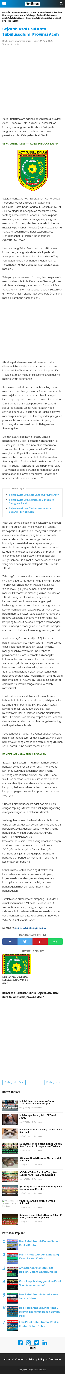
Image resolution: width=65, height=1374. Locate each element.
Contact (19, 1359)
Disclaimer (55, 1359)
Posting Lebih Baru (14, 1082)
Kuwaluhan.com (39, 1370)
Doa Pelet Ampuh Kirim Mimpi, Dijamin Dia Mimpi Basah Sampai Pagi (39, 1311)
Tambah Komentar (11, 44)
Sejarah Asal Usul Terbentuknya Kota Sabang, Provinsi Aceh (30, 510)
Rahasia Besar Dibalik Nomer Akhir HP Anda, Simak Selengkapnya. (40, 1216)
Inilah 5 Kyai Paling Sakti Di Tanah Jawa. (37, 1116)
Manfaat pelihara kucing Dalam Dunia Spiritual (40, 1130)
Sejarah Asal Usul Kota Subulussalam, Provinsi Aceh (15, 980)
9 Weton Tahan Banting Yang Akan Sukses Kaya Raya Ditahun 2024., (38, 1173)
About (7, 1359)
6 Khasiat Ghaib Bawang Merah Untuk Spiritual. (40, 1159)
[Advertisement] (32, 81)
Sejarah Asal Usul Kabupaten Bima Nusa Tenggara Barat (31, 502)
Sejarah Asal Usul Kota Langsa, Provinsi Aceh (34, 495)
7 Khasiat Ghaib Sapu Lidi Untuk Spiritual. (37, 1202)
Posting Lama (53, 1082)
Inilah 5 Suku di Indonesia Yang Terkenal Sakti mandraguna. (36, 1102)
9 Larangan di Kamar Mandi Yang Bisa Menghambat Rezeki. (40, 1187)
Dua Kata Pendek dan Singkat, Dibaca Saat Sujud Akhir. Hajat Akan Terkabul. (40, 1145)
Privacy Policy (36, 1359)
